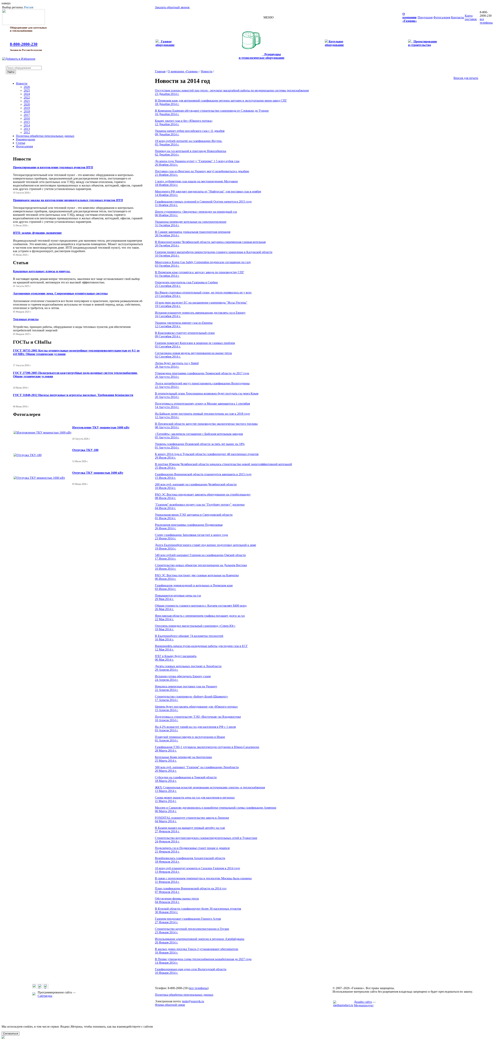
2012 (27, 132)
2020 (27, 104)
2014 (27, 125)
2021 (27, 101)
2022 (27, 97)
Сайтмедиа (45, 995)
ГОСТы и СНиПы (32, 342)
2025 (27, 90)
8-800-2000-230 (23, 44)
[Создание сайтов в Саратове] (343, 1005)
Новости (21, 83)
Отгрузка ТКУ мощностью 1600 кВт (97, 472)
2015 (27, 122)
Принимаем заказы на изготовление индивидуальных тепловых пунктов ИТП (68, 200)
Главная (160, 71)
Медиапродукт (364, 1005)
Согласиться (10, 1033)
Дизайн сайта (363, 1002)
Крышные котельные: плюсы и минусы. (41, 271)
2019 (27, 108)
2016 (27, 118)
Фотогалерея (24, 146)
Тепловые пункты (26, 319)
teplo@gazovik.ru (193, 1001)
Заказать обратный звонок (172, 7)
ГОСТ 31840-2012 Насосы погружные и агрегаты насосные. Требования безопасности (73, 395)
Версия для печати (466, 78)
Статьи (20, 143)
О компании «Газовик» (183, 71)
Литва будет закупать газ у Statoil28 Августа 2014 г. (177, 365)
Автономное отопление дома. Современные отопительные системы (60, 293)
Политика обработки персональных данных (45, 136)
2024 (27, 94)
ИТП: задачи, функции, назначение (37, 232)
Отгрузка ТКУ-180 (85, 450)
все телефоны (486, 20)
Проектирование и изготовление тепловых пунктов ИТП (53, 167)
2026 (27, 87)
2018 (27, 111)
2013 (27, 129)
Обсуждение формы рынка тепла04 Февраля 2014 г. (177, 900)
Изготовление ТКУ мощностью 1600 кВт (100, 427)
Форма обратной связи (170, 1004)
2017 (27, 115)
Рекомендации (25, 139)
